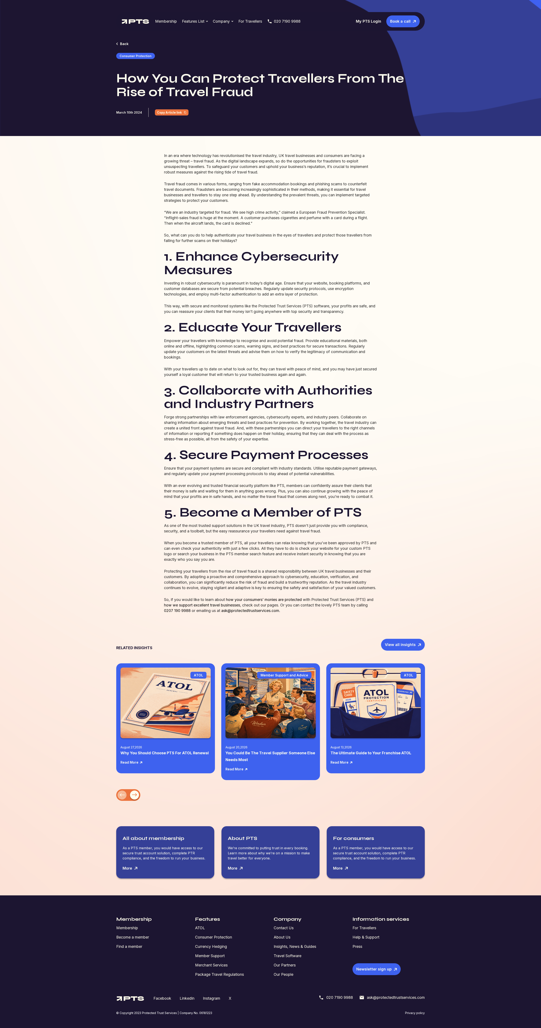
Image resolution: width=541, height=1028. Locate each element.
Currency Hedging (211, 946)
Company (221, 21)
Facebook (162, 998)
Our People (283, 974)
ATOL (200, 928)
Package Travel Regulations (219, 974)
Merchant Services (211, 965)
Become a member (132, 937)
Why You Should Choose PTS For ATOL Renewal (164, 753)
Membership (166, 21)
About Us (282, 937)
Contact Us (284, 928)
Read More (129, 762)
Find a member (129, 946)
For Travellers (250, 21)
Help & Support (365, 937)
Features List (193, 21)
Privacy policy (415, 1013)
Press (357, 946)
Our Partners (285, 965)
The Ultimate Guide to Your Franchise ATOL (371, 753)
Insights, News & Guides (295, 946)
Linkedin (187, 998)
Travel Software (287, 956)
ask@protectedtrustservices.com (396, 997)
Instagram (211, 998)
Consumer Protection (213, 937)
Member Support (210, 956)
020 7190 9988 (287, 21)
